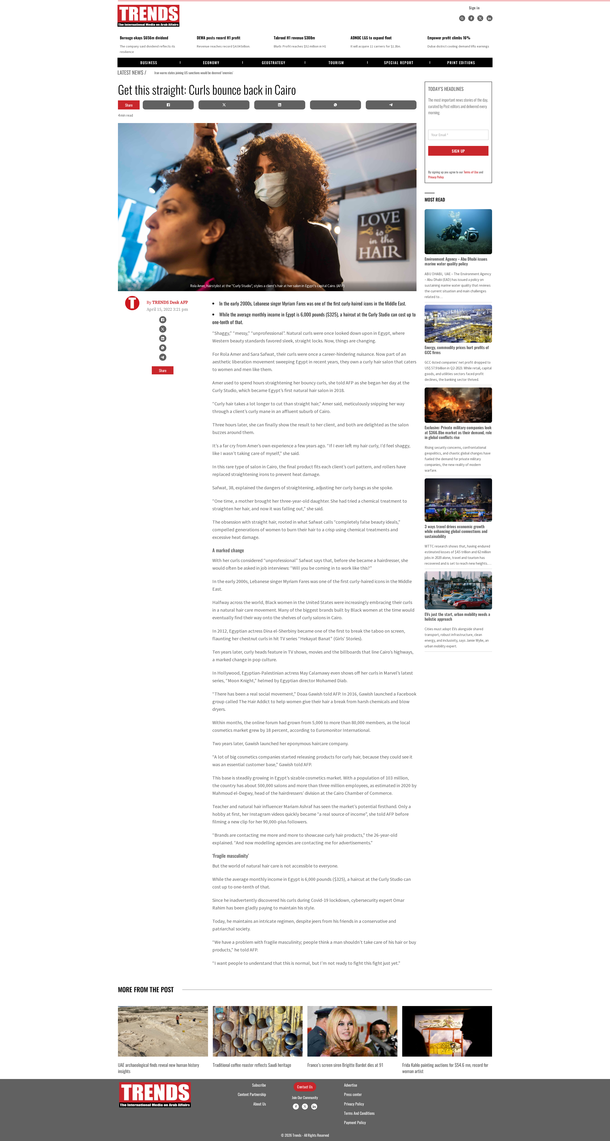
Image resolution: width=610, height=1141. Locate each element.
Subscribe (259, 1085)
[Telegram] (391, 104)
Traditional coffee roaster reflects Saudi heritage (252, 1064)
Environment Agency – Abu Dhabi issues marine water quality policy (456, 261)
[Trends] (148, 16)
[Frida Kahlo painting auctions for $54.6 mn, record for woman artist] (447, 1031)
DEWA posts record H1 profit (218, 38)
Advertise (350, 1085)
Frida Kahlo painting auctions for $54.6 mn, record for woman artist (445, 1067)
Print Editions (461, 62)
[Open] (462, 18)
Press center (353, 1094)
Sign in (474, 7)
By (167, 302)
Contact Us (305, 1086)
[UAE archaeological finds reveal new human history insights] (163, 1031)
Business (148, 62)
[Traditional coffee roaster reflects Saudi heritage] (258, 1031)
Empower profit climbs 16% (448, 38)
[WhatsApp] (335, 104)
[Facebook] (471, 18)
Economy (211, 62)
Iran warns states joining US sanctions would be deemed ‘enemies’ (186, 72)
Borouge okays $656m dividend (144, 38)
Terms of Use (471, 172)
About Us (259, 1104)
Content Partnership (252, 1094)
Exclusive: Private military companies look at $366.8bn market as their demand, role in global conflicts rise (458, 432)
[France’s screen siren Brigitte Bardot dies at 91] (352, 1031)
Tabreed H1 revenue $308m (294, 38)
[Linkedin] (490, 18)
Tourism (336, 62)
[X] (224, 104)
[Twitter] (480, 18)
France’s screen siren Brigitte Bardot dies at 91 (345, 1064)
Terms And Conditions (359, 1113)
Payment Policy (355, 1122)
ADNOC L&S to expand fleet (371, 38)
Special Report (398, 62)
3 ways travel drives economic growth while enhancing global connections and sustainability (456, 531)
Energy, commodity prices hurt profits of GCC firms (457, 349)
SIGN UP (458, 151)
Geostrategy (273, 62)
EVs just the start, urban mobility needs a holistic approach (457, 616)
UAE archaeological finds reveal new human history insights (158, 1067)
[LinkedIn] (279, 104)
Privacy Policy (436, 177)
